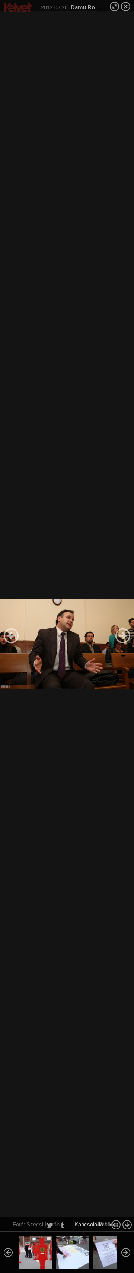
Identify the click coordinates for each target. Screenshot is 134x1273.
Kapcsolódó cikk (94, 1224)
